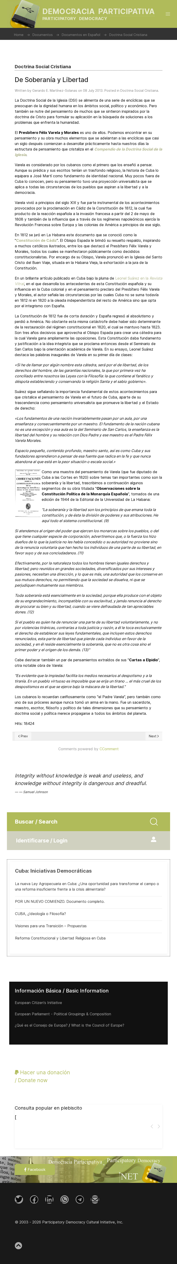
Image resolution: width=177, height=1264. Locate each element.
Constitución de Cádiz (36, 240)
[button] (168, 14)
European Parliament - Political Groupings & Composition (63, 1014)
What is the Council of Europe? (97, 1025)
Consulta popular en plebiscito (48, 1108)
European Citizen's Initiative (38, 1002)
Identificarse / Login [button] (42, 840)
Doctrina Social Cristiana (139, 90)
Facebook (36, 1169)
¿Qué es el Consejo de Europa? (41, 1025)
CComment (109, 749)
